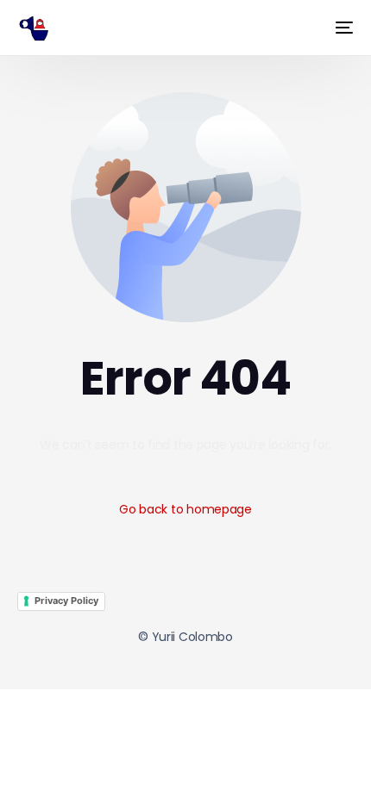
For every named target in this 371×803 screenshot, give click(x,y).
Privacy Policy (66, 600)
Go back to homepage (185, 509)
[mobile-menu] (337, 27)
